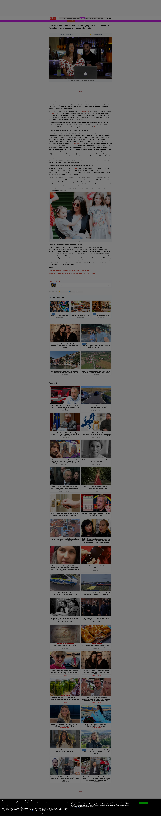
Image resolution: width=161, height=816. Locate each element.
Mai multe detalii (16, 805)
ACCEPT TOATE (143, 803)
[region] (80, 807)
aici (33, 810)
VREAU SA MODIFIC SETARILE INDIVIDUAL (144, 807)
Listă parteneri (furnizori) (75, 807)
